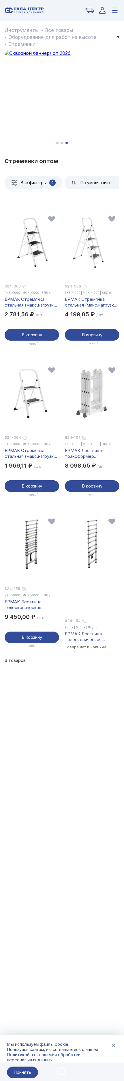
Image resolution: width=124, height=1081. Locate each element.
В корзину (32, 334)
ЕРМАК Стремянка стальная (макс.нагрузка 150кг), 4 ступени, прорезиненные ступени (90, 302)
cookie (61, 1044)
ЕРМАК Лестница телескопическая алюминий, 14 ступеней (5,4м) (28, 604)
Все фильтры (37, 182)
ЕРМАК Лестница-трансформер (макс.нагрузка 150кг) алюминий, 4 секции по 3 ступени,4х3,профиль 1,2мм (90, 453)
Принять (22, 1072)
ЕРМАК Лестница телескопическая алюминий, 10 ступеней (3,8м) (88, 637)
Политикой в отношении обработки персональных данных (43, 1057)
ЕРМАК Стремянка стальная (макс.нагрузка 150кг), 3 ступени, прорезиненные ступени (30, 302)
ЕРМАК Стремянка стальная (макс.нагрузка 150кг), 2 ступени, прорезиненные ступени (30, 453)
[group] (62, 99)
